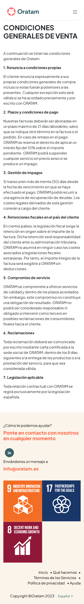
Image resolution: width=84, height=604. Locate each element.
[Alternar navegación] (75, 11)
